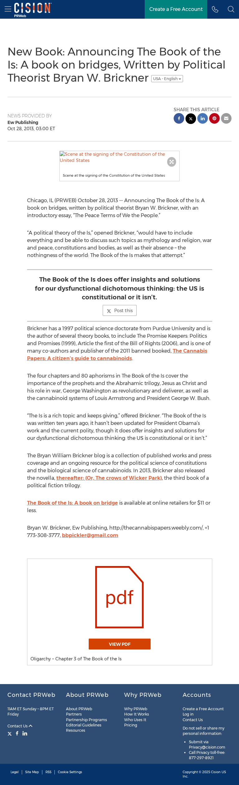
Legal (15, 772)
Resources (75, 730)
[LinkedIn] (25, 733)
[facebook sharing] (179, 119)
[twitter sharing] (190, 119)
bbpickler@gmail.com (90, 535)
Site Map (32, 772)
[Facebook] (17, 733)
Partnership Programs (86, 719)
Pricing (130, 725)
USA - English (166, 78)
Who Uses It (135, 719)
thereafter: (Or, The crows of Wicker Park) (109, 478)
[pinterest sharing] (214, 119)
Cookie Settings (70, 772)
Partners (74, 714)
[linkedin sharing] (202, 119)
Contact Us (18, 726)
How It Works (136, 714)
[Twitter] (10, 733)
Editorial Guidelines (83, 725)
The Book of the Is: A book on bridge (72, 503)
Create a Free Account (203, 708)
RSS (48, 772)
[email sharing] (226, 119)
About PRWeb (79, 708)
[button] (231, 9)
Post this (123, 310)
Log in (188, 714)
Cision (216, 772)
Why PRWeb (135, 708)
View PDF (119, 644)
